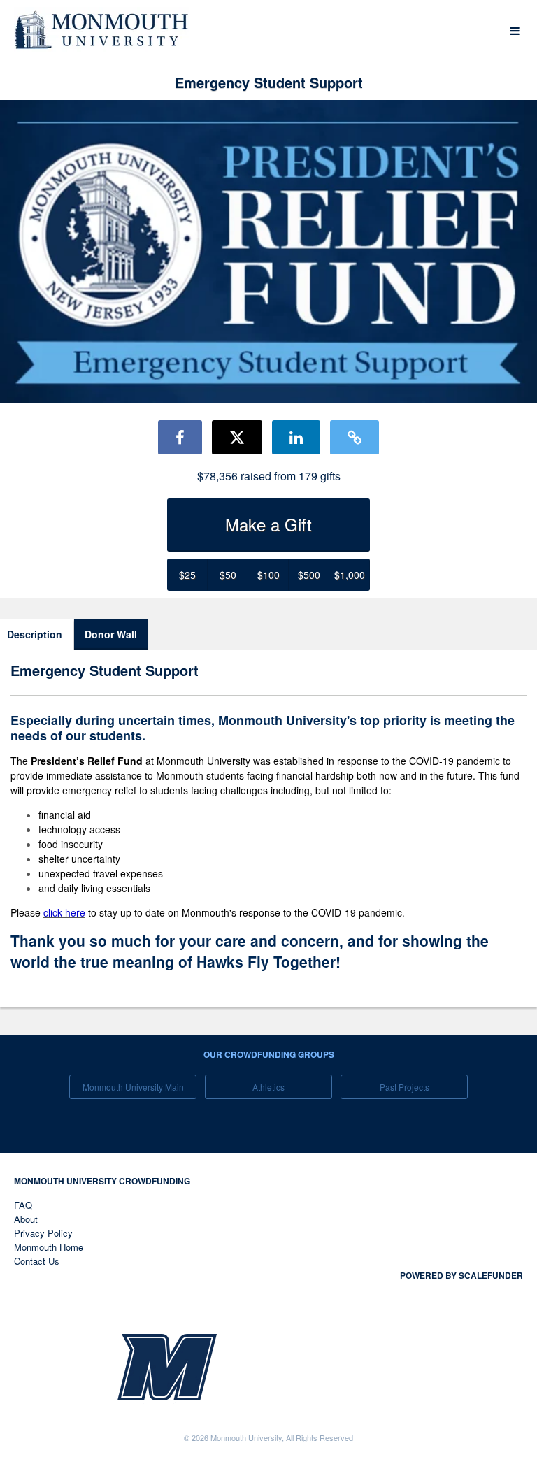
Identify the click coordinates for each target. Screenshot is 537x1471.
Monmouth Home (48, 1247)
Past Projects (404, 1087)
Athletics (268, 1087)
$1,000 (349, 575)
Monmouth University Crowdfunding (102, 1181)
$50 (228, 575)
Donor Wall (111, 634)
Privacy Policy (43, 1233)
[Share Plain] (354, 437)
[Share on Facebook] (180, 437)
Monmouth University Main (133, 1087)
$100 (268, 575)
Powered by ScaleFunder (461, 1275)
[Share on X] (237, 437)
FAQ (23, 1205)
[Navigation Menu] (514, 31)
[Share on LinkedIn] (296, 437)
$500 (309, 575)
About (26, 1219)
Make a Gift (268, 524)
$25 (187, 575)
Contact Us (36, 1261)
